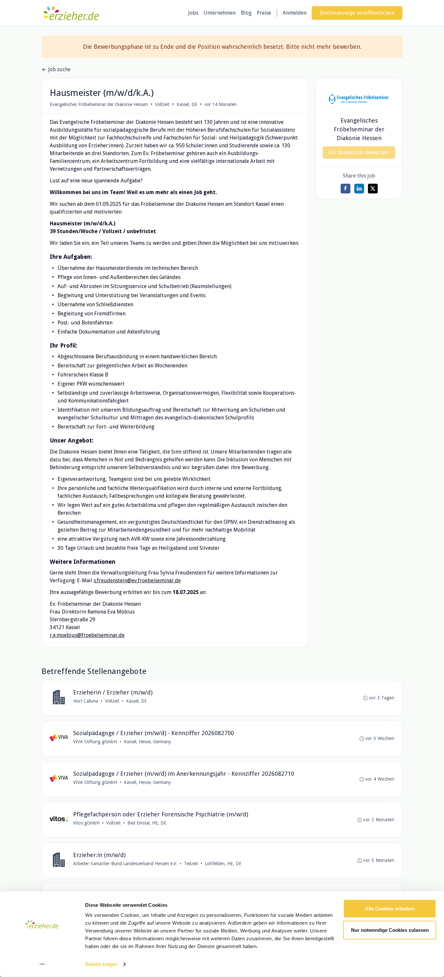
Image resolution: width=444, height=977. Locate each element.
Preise (264, 13)
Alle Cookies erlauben (390, 908)
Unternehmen (219, 13)
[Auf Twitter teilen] (373, 188)
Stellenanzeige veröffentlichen (357, 13)
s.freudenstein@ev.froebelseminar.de (137, 580)
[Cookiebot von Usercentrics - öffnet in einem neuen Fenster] (42, 964)
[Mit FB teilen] (345, 188)
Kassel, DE (186, 104)
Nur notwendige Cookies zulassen (390, 929)
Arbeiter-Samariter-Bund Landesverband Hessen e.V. (125, 863)
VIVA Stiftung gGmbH (95, 741)
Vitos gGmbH (86, 822)
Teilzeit (191, 863)
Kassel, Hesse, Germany (147, 741)
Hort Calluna (85, 701)
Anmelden (295, 13)
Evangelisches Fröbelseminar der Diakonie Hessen (99, 104)
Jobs (193, 13)
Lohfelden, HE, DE (223, 863)
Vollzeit (162, 104)
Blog (246, 13)
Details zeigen (101, 964)
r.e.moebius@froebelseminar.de (87, 635)
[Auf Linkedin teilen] (359, 188)
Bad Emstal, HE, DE (146, 822)
